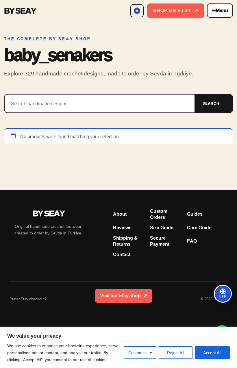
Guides (195, 214)
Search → (213, 103)
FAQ (192, 241)
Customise (138, 352)
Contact (121, 255)
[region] (118, 347)
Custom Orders (158, 214)
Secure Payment (159, 241)
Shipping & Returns (125, 241)
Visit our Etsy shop (123, 296)
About (120, 214)
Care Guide (199, 228)
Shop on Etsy (176, 11)
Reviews (122, 228)
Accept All (212, 352)
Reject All (175, 352)
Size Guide (161, 228)
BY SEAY (20, 10)
